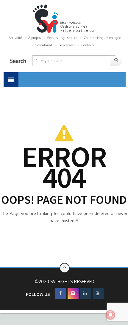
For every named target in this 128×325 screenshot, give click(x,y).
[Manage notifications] (110, 315)
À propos (34, 38)
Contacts (87, 45)
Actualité (15, 38)
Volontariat (43, 45)
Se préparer (67, 45)
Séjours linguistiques (62, 38)
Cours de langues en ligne (102, 38)
